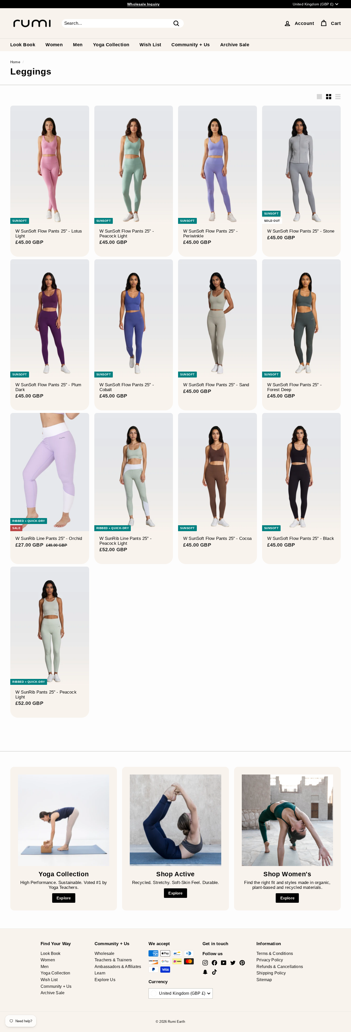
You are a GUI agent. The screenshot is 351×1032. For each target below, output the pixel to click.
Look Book (22, 44)
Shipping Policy (271, 973)
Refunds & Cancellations (279, 966)
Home (15, 62)
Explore (64, 898)
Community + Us (190, 44)
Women (54, 44)
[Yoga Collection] (63, 820)
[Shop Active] (175, 820)
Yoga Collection (111, 44)
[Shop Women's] (287, 820)
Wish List (150, 44)
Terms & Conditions (274, 953)
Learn (100, 973)
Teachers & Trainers (113, 960)
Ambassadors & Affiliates (118, 966)
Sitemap (264, 980)
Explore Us (105, 980)
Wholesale (105, 953)
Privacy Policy (269, 960)
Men (77, 44)
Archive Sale (234, 44)
